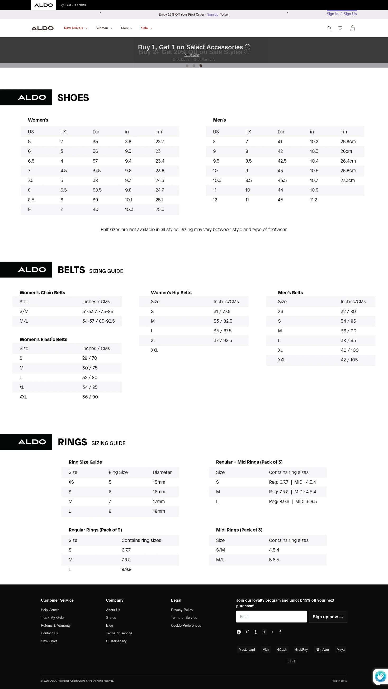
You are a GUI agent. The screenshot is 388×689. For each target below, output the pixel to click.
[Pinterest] (281, 632)
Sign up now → (328, 617)
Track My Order (53, 617)
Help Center (50, 609)
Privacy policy (339, 680)
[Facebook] (239, 632)
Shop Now (192, 55)
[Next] (287, 13)
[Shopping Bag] (354, 28)
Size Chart (49, 640)
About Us (113, 609)
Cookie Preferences (186, 625)
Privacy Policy (182, 609)
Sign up (212, 14)
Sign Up (350, 14)
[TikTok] (255, 632)
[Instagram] (247, 632)
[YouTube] (272, 632)
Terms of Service (119, 632)
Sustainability (116, 640)
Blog (109, 625)
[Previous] (100, 13)
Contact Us (49, 632)
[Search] (330, 28)
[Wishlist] (341, 28)
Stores (111, 617)
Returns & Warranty (56, 625)
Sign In (332, 14)
